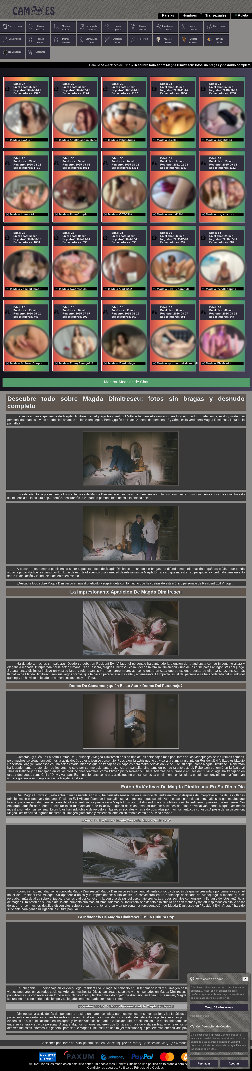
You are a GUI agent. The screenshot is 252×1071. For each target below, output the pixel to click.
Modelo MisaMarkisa (219, 363)
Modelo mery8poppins (221, 288)
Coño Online (219, 26)
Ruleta (243, 15)
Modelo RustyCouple (73, 214)
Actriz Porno (131, 1043)
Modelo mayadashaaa (220, 214)
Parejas (168, 15)
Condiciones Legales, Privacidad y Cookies (219, 1053)
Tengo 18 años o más (219, 1007)
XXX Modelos (181, 1043)
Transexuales (215, 15)
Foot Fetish (142, 39)
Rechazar (204, 1063)
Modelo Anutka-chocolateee (78, 139)
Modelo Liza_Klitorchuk (173, 288)
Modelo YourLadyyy (121, 363)
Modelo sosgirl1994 (170, 214)
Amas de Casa (15, 26)
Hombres (190, 15)
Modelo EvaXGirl (21, 139)
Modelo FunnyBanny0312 (76, 363)
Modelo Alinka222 (120, 288)
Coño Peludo (15, 39)
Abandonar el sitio (199, 1015)
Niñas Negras (14, 52)
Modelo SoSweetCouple (26, 363)
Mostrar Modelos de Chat (126, 382)
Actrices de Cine (118, 65)
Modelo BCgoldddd (219, 139)
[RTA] (244, 1016)
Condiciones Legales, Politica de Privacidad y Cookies (125, 1067)
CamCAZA (96, 65)
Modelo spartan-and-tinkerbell (177, 363)
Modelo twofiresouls (73, 288)
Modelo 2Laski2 (167, 139)
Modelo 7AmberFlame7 (25, 288)
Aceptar (234, 1063)
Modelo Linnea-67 (22, 214)
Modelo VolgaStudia (121, 139)
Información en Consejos (101, 1043)
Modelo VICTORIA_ (121, 214)
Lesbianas (40, 52)
